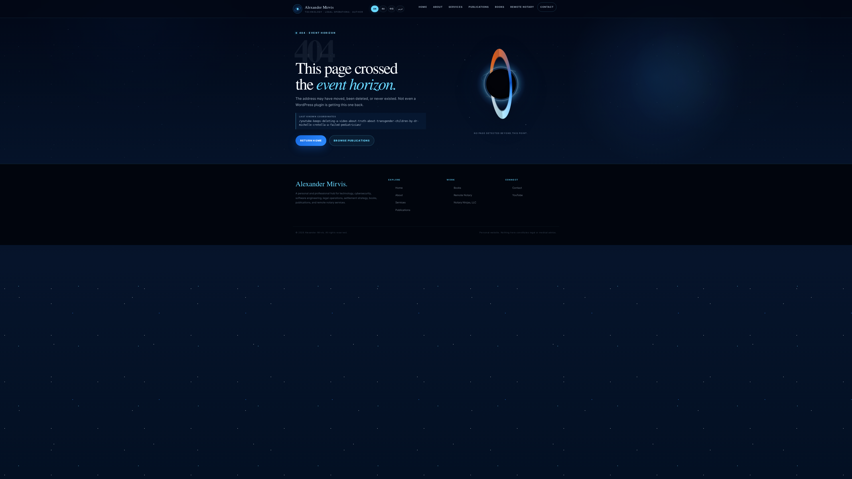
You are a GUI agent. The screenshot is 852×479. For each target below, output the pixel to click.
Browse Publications (352, 140)
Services (456, 7)
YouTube (517, 195)
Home (423, 7)
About (438, 7)
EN (374, 9)
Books (499, 7)
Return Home (311, 140)
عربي (400, 9)
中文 (392, 9)
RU (383, 9)
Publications (479, 7)
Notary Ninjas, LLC (465, 202)
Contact (547, 7)
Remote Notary (522, 7)
